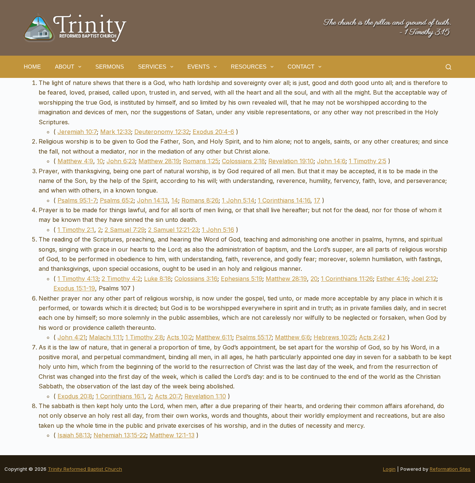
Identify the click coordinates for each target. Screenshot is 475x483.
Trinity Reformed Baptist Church (85, 469)
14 (174, 200)
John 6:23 (121, 161)
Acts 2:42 (372, 337)
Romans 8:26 (200, 200)
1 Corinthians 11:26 (347, 278)
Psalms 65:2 (117, 200)
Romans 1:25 (201, 161)
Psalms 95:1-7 (77, 200)
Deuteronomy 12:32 (161, 131)
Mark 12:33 (115, 131)
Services (152, 66)
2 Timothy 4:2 (121, 278)
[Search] (448, 67)
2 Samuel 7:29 (125, 229)
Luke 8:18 (157, 278)
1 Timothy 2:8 (144, 337)
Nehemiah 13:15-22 (120, 435)
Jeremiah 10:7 (77, 131)
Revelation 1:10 (205, 396)
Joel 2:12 (424, 278)
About (64, 66)
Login (389, 469)
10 (100, 161)
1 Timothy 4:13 (78, 278)
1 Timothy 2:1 (76, 229)
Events (198, 66)
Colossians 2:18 (243, 161)
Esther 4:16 (392, 278)
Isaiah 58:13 (74, 435)
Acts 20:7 (168, 396)
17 (317, 200)
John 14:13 (152, 200)
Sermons (109, 66)
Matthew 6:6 (292, 337)
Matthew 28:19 (159, 161)
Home (32, 66)
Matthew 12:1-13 (172, 435)
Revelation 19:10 (291, 161)
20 (314, 278)
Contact (301, 66)
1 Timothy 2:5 (367, 161)
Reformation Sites (450, 469)
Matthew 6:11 (214, 337)
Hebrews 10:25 (335, 337)
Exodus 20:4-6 (213, 131)
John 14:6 (331, 161)
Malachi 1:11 (105, 337)
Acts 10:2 (179, 337)
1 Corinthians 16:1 (120, 396)
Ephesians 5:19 (241, 278)
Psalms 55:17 (254, 337)
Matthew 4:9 (75, 161)
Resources (248, 66)
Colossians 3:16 (195, 278)
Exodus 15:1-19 (74, 288)
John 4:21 (72, 337)
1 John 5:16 (218, 229)
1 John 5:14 (238, 200)
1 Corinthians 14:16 (284, 200)
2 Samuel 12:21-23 (173, 229)
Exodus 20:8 (75, 396)
